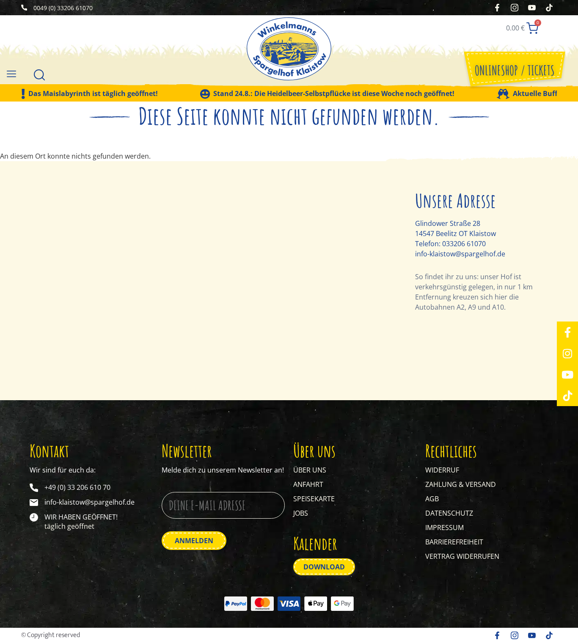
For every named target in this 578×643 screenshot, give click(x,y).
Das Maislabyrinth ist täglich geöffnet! (93, 94)
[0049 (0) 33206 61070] (24, 8)
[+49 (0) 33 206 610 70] (34, 488)
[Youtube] (567, 374)
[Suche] (39, 74)
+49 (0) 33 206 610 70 (77, 487)
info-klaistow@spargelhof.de (460, 253)
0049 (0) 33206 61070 (63, 8)
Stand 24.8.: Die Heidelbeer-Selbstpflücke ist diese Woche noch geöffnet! (333, 94)
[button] (11, 73)
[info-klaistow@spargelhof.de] (34, 502)
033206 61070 (464, 243)
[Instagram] (567, 353)
